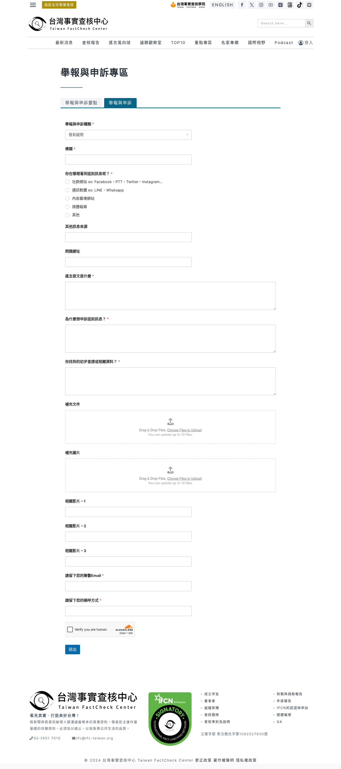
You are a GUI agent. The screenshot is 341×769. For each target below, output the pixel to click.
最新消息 (64, 42)
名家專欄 (230, 42)
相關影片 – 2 (75, 526)
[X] (252, 5)
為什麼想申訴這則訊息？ (87, 319)
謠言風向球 (120, 42)
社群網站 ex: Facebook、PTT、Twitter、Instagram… (117, 181)
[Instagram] (261, 5)
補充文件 (72, 404)
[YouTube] (271, 5)
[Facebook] (242, 5)
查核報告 (91, 42)
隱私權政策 (246, 760)
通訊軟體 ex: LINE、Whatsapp (98, 190)
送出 (73, 649)
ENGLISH (222, 4)
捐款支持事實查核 (59, 5)
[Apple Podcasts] (280, 5)
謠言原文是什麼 (79, 276)
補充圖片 (72, 453)
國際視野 (257, 42)
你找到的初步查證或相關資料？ (92, 361)
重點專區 (203, 42)
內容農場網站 (83, 198)
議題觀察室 (151, 42)
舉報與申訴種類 (79, 124)
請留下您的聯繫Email (84, 575)
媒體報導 (79, 206)
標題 (70, 149)
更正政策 (203, 760)
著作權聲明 (223, 760)
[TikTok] (300, 5)
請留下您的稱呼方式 (83, 600)
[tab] (81, 103)
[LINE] (309, 5)
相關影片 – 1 (75, 501)
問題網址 (72, 251)
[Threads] (290, 5)
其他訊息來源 (76, 226)
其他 (76, 215)
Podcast (284, 42)
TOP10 (178, 42)
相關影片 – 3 (75, 551)
